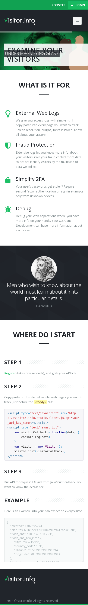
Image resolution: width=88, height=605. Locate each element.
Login (80, 5)
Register (58, 5)
